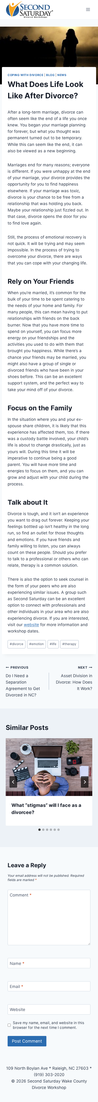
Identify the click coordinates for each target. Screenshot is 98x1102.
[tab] (39, 830)
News (61, 75)
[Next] (84, 782)
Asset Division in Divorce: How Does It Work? (74, 678)
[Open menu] (87, 9)
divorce (16, 644)
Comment (21, 895)
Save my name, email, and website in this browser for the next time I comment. (48, 1025)
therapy (69, 644)
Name (17, 963)
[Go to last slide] (13, 782)
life (53, 644)
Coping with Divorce (25, 75)
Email (16, 986)
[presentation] (49, 767)
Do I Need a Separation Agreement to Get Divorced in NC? (23, 681)
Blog (50, 75)
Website (17, 1009)
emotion (36, 644)
